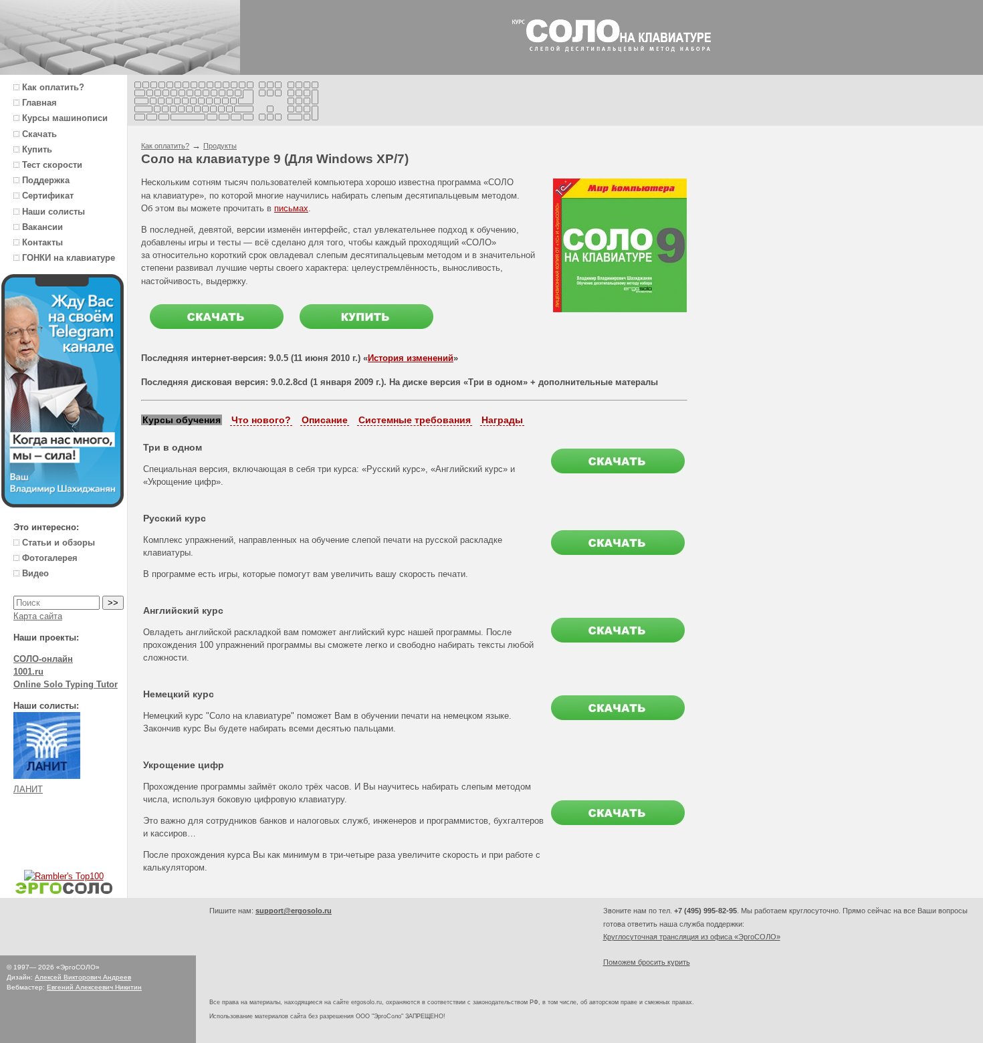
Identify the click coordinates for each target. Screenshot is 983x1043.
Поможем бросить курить (646, 962)
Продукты (220, 146)
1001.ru (28, 672)
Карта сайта (37, 616)
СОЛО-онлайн (43, 659)
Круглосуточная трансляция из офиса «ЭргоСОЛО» (691, 937)
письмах (291, 208)
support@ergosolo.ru (293, 911)
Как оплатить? (165, 146)
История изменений (410, 358)
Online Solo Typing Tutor (65, 684)
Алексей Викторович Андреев (83, 977)
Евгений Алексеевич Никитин (94, 987)
